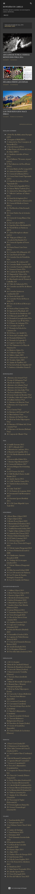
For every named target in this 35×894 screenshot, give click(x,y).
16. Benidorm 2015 (14, 866)
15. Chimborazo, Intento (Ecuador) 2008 (16, 556)
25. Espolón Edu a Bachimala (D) (19, 225)
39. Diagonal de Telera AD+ (17, 274)
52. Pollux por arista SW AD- (17, 316)
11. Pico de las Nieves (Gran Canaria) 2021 (17, 618)
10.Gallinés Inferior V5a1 (16, 399)
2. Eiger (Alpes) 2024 (14, 518)
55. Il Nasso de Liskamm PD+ (17, 323)
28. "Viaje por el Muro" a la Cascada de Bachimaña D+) (17, 238)
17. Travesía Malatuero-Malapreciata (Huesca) (15, 719)
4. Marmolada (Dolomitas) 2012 (18, 523)
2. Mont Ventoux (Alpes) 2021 (18, 593)
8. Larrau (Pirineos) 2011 (16, 610)
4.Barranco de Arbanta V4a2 (17, 385)
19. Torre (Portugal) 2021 (16, 874)
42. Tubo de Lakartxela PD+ (17, 284)
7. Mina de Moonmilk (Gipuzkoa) (19, 681)
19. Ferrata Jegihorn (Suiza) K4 (18, 804)
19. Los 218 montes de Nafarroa (18, 572)
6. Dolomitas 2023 (13, 835)
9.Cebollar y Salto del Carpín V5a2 (19, 397)
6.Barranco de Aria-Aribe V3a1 (18, 390)
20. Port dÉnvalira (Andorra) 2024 (19, 651)
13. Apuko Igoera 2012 (15, 479)
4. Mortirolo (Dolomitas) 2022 (18, 597)
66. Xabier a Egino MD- (15, 355)
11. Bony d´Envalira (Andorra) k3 (19, 780)
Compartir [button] (6, 59)
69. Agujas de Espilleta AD (16, 362)
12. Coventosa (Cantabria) (16, 701)
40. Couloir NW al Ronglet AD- (18, 276)
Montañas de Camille (13, 7)
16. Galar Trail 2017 (14, 488)
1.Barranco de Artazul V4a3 (17, 377)
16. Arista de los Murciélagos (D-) (19, 191)
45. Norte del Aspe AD (15, 296)
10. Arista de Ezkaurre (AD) (17, 171)
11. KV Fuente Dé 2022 (15, 471)
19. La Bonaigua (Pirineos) (16, 649)
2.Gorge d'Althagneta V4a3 (17, 380)
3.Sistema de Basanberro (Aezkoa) (19, 667)
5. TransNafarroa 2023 (15, 832)
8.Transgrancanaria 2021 (16, 842)
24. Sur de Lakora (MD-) (16, 222)
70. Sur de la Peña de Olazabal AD (19, 365)
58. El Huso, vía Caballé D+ (17, 333)
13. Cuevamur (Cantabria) (16, 703)
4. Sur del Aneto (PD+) (15, 147)
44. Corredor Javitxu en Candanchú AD (15, 292)
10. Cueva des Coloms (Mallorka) (19, 694)
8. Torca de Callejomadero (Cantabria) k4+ (16, 766)
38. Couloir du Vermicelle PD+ (18, 271)
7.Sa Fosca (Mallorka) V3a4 (16, 392)
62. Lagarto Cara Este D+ (16, 342)
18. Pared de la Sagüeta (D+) (17, 198)
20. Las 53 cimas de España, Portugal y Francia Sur (17, 576)
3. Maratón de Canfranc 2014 (17, 449)
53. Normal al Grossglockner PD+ (19, 318)
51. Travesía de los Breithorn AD (19, 313)
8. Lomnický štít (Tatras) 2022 (18, 533)
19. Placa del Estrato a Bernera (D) (19, 200)
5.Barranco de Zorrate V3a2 (17, 387)
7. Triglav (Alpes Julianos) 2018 (18, 531)
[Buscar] (31, 3)
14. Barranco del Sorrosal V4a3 (18, 412)
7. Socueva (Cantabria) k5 (16, 763)
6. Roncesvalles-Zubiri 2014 (17, 459)
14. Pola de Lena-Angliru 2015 (18, 859)
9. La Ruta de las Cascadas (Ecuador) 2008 (16, 845)
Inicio (6, 15)
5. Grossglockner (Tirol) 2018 (18, 526)
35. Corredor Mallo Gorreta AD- (19, 264)
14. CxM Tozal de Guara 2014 (18, 481)
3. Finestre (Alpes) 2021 (15, 595)
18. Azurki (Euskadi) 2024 (16, 646)
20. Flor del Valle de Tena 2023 (18, 876)
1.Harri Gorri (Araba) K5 (16, 743)
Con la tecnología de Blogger (19, 888)
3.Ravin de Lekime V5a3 (15, 382)
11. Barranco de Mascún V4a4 (18, 402)
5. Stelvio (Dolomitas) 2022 (16, 600)
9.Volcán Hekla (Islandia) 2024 (18, 536)
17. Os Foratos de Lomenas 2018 (19, 491)
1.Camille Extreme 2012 (15, 444)
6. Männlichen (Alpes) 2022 (17, 602)
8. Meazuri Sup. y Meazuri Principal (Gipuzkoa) (16, 685)
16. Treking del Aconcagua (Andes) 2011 (17, 561)
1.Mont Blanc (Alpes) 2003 (17, 516)
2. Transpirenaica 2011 (15, 822)
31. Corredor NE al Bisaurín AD (18, 252)
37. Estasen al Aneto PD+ (16, 269)
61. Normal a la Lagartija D (16, 340)
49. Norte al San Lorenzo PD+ (18, 308)
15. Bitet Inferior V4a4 (15, 414)
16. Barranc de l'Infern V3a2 (17, 417)
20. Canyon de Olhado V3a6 (17, 434)
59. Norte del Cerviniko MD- (17, 335)
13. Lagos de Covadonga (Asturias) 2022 (16, 625)
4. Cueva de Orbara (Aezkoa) (17, 669)
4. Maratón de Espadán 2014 (17, 452)
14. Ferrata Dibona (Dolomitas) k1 (19, 787)
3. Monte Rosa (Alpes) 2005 (17, 521)
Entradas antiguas (26, 124)
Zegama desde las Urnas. (15, 82)
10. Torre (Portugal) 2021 (16, 615)
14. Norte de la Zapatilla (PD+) (18, 186)
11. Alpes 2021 (12, 852)
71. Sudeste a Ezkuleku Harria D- (19, 367)
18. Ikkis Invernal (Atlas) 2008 (18, 570)
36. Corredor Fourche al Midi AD (19, 267)
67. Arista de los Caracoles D (17, 357)
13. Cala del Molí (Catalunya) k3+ (19, 785)
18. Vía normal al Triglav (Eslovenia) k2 (15, 801)
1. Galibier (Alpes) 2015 (15, 590)
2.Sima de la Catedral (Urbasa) (17, 664)
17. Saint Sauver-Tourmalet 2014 (18, 869)
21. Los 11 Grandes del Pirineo (18, 580)
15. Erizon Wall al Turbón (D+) (18, 188)
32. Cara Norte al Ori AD (16, 254)
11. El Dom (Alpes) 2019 (16, 540)
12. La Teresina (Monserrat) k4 (18, 782)
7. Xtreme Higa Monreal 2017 (18, 461)
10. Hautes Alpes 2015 (15, 849)
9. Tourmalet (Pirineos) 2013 (17, 612)
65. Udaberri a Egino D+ (16, 352)
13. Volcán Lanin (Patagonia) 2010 (19, 548)
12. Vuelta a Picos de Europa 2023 (19, 854)
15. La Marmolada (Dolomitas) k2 (19, 790)
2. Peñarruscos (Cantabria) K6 (18, 746)
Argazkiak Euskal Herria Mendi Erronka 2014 (16, 55)
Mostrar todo (10, 26)
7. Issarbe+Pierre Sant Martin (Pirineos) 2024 (17, 606)
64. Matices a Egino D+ (15, 350)
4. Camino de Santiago (15, 830)
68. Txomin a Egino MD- (16, 360)
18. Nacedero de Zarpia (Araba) (18, 723)
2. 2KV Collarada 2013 (15, 447)
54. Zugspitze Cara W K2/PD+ (18, 320)
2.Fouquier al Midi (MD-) (16, 139)
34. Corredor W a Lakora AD (17, 262)
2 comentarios (14, 84)
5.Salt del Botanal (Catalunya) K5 (19, 758)
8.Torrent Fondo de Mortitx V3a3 (19, 395)
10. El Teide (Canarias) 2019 (17, 538)
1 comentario (13, 59)
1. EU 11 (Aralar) (13, 662)
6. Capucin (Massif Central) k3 (18, 760)
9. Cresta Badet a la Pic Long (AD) (19, 169)
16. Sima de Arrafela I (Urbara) (18, 716)
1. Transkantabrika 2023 (15, 820)
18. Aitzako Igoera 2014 (15, 871)
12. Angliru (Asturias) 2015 (17, 622)
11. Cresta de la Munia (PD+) (17, 173)
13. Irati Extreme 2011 (15, 857)
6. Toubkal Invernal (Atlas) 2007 (19, 528)
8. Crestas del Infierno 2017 (17, 464)
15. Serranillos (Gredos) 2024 (17, 634)
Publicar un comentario (16, 116)
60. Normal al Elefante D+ (16, 338)
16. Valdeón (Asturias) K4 (16, 792)
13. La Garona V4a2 (14, 409)
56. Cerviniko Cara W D (15, 325)
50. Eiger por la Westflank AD (17, 311)
